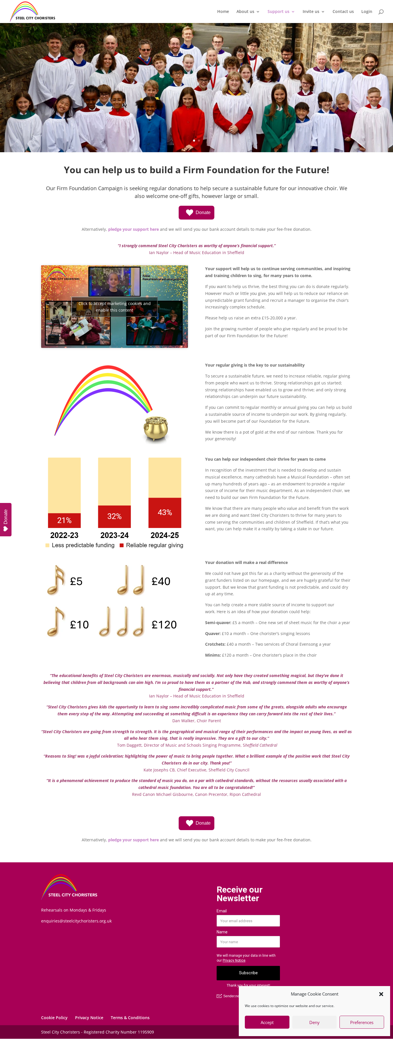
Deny (314, 1022)
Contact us (343, 11)
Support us (278, 11)
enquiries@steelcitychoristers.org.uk (76, 921)
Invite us (311, 11)
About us (245, 11)
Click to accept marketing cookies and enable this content (115, 307)
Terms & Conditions (130, 1017)
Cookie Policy (54, 1017)
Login (366, 11)
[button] (381, 994)
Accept (267, 1022)
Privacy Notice (89, 1017)
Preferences (361, 1022)
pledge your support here (133, 229)
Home (223, 11)
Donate (203, 212)
